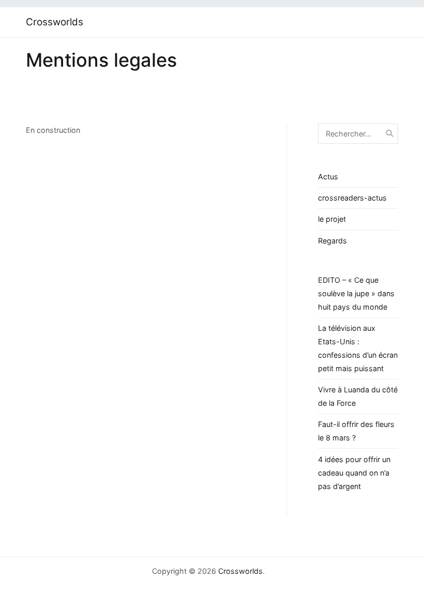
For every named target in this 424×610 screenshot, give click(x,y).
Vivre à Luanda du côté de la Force (358, 396)
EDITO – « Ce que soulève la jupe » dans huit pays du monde (356, 293)
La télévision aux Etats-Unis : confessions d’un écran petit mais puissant (358, 348)
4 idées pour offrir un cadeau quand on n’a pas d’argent (354, 473)
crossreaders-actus (352, 197)
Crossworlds (54, 22)
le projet (332, 219)
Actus (328, 176)
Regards (332, 240)
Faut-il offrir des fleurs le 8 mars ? (356, 431)
